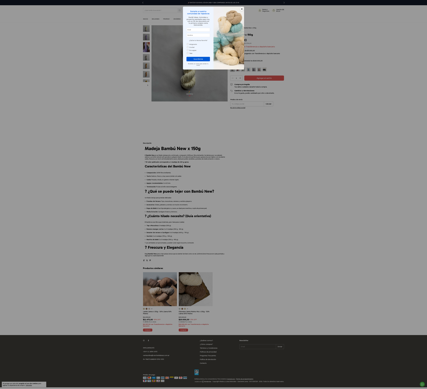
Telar (190, 53)
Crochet (191, 47)
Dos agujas (192, 50)
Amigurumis (193, 44)
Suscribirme (198, 59)
